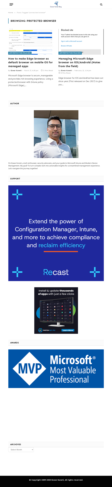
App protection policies (19, 53)
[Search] (101, 4)
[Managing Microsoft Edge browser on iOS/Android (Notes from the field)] (81, 42)
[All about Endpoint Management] (56, 4)
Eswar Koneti (16, 70)
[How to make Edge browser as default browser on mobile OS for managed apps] (31, 42)
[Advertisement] (28, 414)
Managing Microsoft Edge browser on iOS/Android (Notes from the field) (79, 62)
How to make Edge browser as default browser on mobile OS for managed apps (30, 62)
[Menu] (11, 4)
